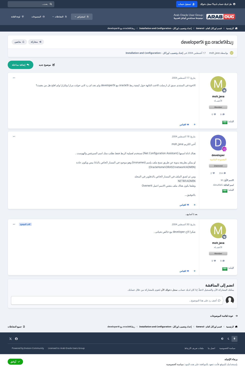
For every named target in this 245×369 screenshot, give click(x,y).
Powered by (28, 348)
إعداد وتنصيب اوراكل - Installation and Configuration (154, 52)
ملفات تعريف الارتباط (194, 348)
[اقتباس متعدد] (194, 124)
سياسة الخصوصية (227, 348)
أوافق (13, 361)
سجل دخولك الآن (169, 289)
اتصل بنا (211, 348)
